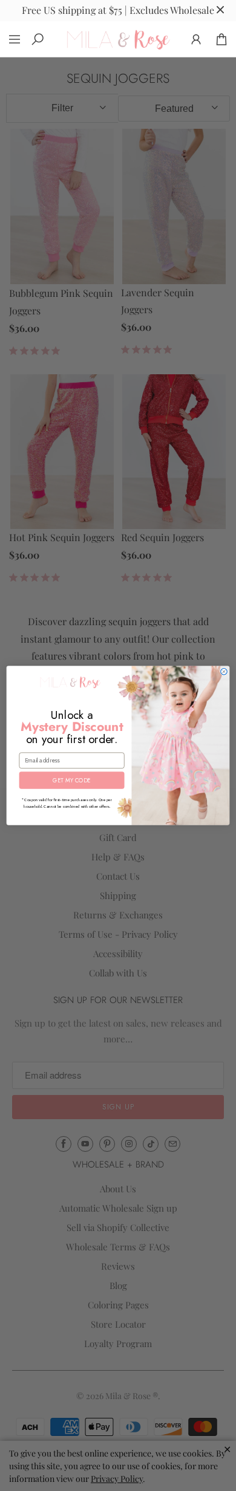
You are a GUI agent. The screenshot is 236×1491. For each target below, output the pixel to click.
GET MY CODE (71, 780)
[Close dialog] (224, 671)
